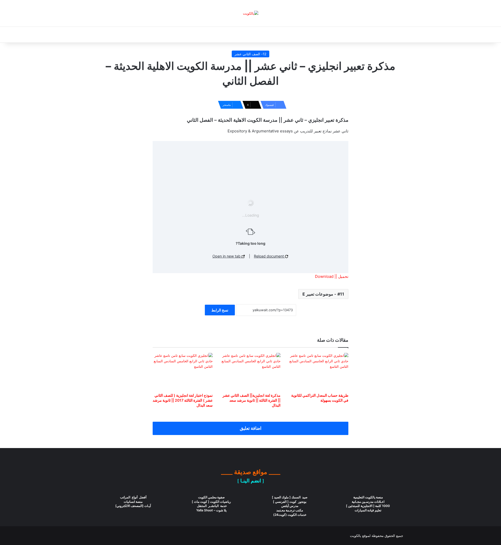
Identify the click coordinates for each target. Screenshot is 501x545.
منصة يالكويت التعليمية (368, 497)
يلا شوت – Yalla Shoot (211, 510)
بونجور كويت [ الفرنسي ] (289, 502)
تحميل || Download (331, 276)
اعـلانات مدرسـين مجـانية (368, 502)
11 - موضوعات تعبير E (323, 294)
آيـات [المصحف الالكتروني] (133, 506)
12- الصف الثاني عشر (250, 54)
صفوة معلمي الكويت (211, 497)
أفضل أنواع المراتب (133, 497)
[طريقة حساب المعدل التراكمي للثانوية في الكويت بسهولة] (318, 371)
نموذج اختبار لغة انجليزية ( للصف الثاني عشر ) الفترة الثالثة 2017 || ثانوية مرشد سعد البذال (183, 400)
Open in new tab (227, 256)
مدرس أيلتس (289, 506)
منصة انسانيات (133, 502)
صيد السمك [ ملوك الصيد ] (289, 497)
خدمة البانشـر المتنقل (211, 506)
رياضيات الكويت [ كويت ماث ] (211, 502)
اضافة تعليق (250, 428)
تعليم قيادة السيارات (368, 510)
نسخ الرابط (219, 310)
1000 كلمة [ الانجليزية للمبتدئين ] (368, 506)
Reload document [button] (269, 256)
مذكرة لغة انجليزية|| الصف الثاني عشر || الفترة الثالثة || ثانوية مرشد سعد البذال (252, 400)
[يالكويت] (250, 13)
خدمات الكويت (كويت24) (289, 515)
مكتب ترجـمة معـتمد (289, 510)
